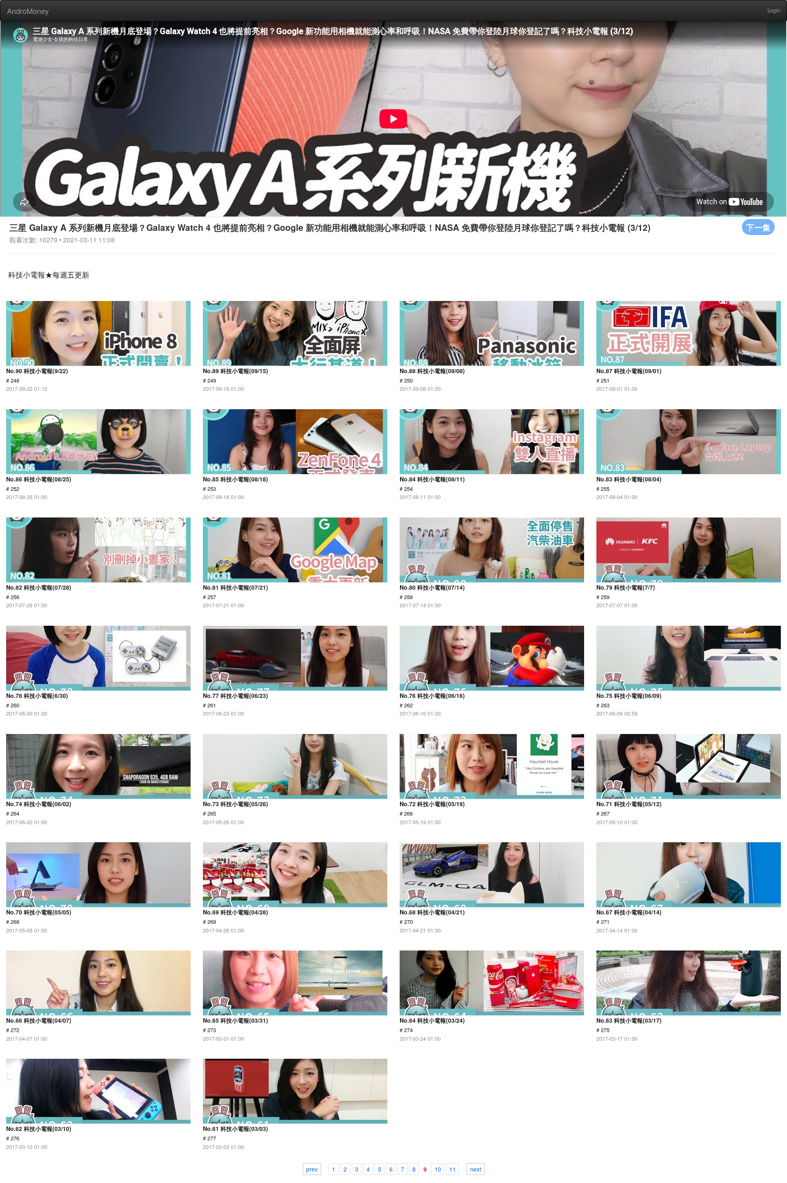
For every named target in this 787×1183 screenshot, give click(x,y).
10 (437, 1169)
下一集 (758, 227)
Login (773, 11)
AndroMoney (28, 10)
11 (452, 1169)
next (475, 1169)
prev (312, 1169)
